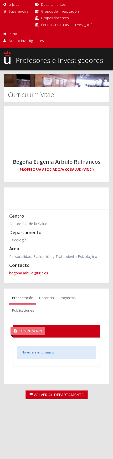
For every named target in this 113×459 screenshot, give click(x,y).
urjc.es (13, 4)
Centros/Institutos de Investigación (68, 24)
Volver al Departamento (58, 394)
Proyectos (68, 297)
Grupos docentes (55, 17)
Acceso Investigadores (26, 40)
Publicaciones (23, 310)
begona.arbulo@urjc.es (28, 272)
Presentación (22, 297)
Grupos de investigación (60, 11)
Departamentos (53, 4)
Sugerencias (18, 11)
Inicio (13, 33)
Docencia (46, 297)
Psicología (18, 239)
